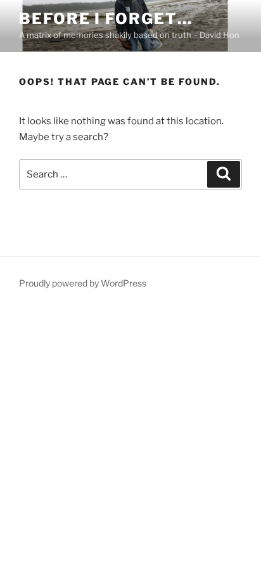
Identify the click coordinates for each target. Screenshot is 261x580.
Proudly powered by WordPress (82, 283)
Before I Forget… (106, 19)
